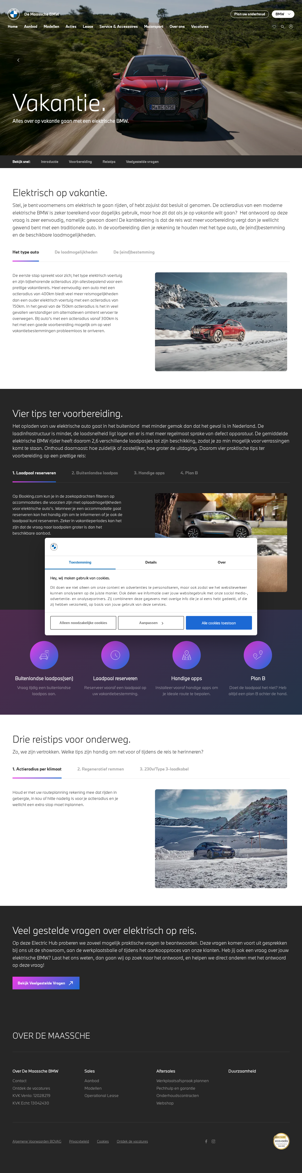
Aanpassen (148, 623)
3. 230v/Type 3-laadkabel (164, 769)
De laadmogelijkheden (76, 252)
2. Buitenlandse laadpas (95, 473)
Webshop (165, 1103)
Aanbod (30, 26)
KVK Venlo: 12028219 (31, 1095)
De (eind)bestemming (134, 252)
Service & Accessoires (119, 26)
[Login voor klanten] (290, 26)
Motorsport (153, 26)
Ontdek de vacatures (31, 1088)
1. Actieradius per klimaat (37, 769)
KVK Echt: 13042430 (31, 1103)
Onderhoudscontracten (177, 1095)
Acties (71, 26)
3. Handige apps (149, 473)
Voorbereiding (80, 161)
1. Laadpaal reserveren (34, 473)
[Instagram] (214, 1141)
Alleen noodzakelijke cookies (83, 623)
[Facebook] (206, 1141)
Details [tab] (151, 562)
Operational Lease (101, 1095)
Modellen (51, 26)
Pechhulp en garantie (175, 1088)
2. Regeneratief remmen (100, 769)
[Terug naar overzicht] (18, 60)
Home (13, 26)
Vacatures (200, 26)
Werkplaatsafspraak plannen (182, 1080)
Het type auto (26, 252)
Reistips (109, 161)
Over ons (177, 26)
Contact (19, 1080)
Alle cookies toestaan (219, 623)
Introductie (49, 161)
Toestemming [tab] (80, 562)
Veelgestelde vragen (142, 161)
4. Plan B (189, 473)
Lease (88, 26)
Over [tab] (222, 562)
